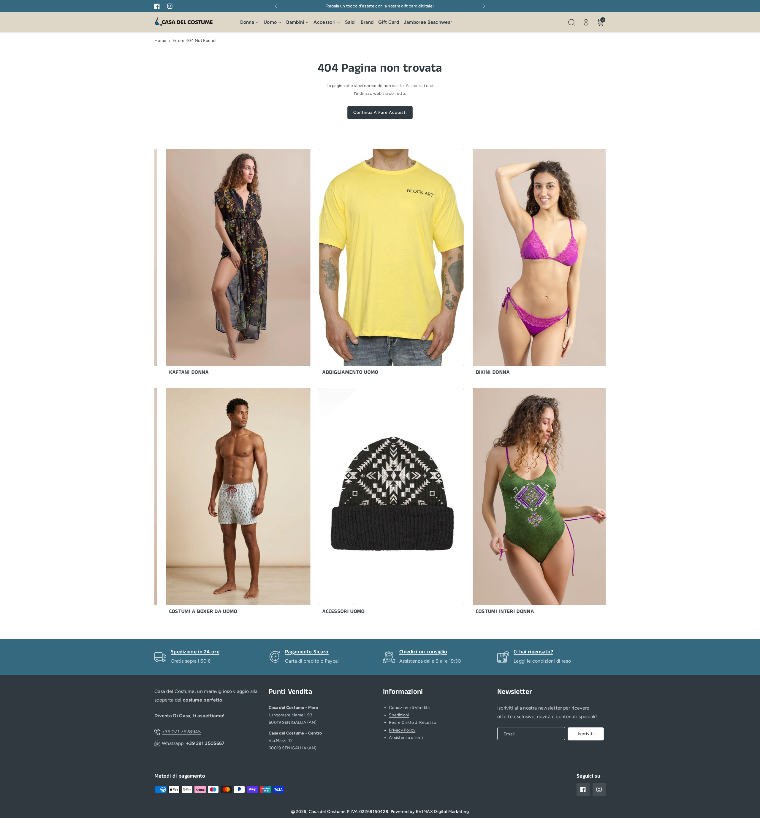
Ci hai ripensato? (533, 652)
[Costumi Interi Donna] (516, 503)
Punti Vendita (290, 691)
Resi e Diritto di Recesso (412, 722)
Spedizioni (399, 715)
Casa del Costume (327, 811)
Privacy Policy (402, 730)
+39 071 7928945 (181, 732)
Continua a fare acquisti (380, 112)
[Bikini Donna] (516, 263)
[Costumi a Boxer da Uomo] (210, 503)
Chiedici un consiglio (423, 652)
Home (160, 40)
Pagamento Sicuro (307, 652)
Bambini (295, 22)
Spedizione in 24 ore (195, 652)
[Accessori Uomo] (363, 503)
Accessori (324, 22)
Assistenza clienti (406, 737)
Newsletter (514, 691)
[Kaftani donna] (210, 263)
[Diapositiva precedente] (276, 6)
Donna (247, 22)
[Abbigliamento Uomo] (363, 263)
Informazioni (403, 691)
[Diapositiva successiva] (484, 6)
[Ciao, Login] (586, 22)
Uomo (270, 22)
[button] (250, 22)
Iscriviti (586, 733)
